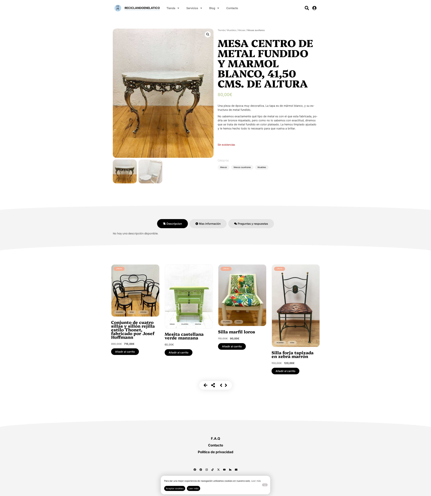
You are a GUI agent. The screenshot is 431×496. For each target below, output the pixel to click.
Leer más (256, 480)
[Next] (225, 385)
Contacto (232, 8)
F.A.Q (215, 439)
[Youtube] (224, 469)
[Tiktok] (212, 469)
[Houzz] (230, 469)
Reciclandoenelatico (142, 8)
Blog (212, 8)
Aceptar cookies (175, 488)
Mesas (241, 30)
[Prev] (221, 385)
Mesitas (198, 324)
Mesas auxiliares (242, 167)
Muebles (231, 30)
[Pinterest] (200, 469)
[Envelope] (236, 469)
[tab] (172, 223)
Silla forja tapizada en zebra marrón (292, 354)
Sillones (143, 312)
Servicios (192, 8)
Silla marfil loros (236, 331)
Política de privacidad (215, 452)
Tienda (171, 8)
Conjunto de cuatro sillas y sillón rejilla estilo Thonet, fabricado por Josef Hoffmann (133, 329)
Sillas (132, 312)
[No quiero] (265, 484)
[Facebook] (194, 469)
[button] (208, 34)
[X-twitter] (218, 469)
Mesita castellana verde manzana (184, 335)
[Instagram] (206, 469)
